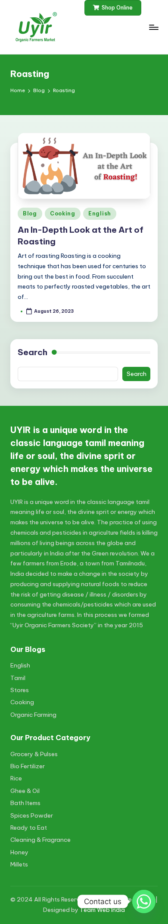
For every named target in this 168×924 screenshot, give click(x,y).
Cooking (62, 213)
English (99, 213)
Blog (30, 213)
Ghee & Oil (25, 791)
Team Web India (102, 910)
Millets (19, 864)
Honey (19, 852)
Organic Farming (33, 715)
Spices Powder (31, 815)
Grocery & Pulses (34, 754)
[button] (113, 8)
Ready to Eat (28, 827)
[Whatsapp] (144, 901)
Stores (19, 690)
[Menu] (153, 27)
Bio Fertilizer (27, 766)
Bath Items (25, 803)
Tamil (17, 678)
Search (32, 352)
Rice (16, 778)
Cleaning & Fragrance (40, 840)
